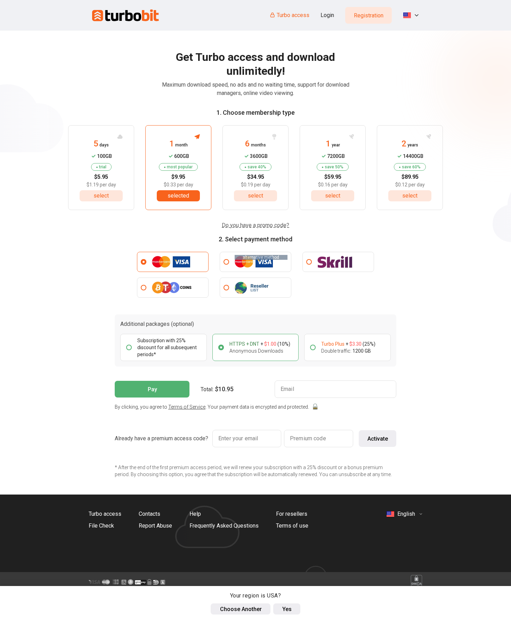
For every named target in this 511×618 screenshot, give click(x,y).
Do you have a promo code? (255, 225)
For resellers (291, 514)
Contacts (149, 514)
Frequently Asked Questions (224, 525)
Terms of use (292, 525)
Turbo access (293, 15)
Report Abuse (155, 525)
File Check (101, 525)
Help (195, 514)
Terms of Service (186, 407)
